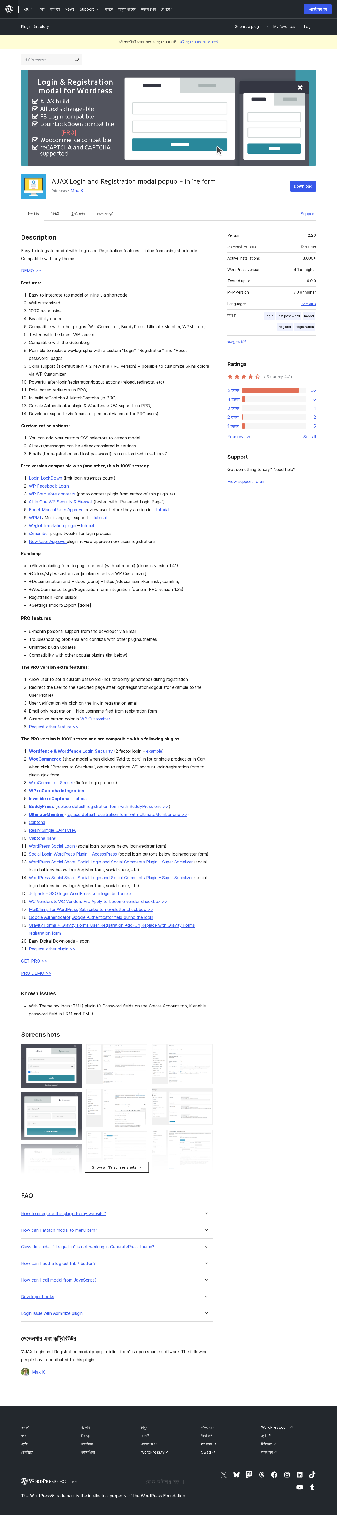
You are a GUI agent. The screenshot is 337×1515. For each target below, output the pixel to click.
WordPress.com (277, 1427)
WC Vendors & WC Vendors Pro (59, 901)
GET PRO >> (34, 961)
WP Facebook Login (49, 486)
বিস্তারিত (33, 213)
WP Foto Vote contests (52, 493)
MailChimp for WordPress (53, 909)
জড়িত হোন (207, 1427)
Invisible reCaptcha (49, 798)
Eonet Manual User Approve (56, 509)
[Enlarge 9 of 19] (140, 1095)
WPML (35, 517)
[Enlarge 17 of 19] (205, 1136)
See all (309, 436)
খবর (23, 1435)
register (285, 327)
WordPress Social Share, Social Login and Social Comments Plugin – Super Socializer (111, 861)
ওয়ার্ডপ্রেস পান (318, 9)
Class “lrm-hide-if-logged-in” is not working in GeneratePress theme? (87, 1246)
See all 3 (308, 304)
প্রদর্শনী (85, 1427)
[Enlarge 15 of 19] (205, 1051)
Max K (77, 190)
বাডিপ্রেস (269, 1452)
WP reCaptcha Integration (56, 790)
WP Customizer (95, 718)
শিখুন (144, 1427)
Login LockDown (45, 478)
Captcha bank (42, 838)
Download (303, 186)
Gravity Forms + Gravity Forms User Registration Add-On (84, 925)
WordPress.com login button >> (101, 893)
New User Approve (48, 541)
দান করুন (208, 1444)
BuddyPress (41, 806)
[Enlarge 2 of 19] (75, 1099)
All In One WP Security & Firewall (60, 501)
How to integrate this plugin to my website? (63, 1213)
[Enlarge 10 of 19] (140, 1138)
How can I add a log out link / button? (58, 1263)
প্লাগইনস (87, 1444)
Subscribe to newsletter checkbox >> (116, 909)
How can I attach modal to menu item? (59, 1230)
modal (309, 316)
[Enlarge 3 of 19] (75, 1151)
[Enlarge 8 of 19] (140, 1051)
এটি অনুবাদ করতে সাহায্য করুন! (199, 41)
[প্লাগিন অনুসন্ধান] (77, 59)
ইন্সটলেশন (78, 213)
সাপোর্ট (145, 1435)
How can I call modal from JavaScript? (58, 1280)
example (154, 751)
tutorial (162, 509)
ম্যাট (266, 1435)
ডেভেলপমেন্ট (105, 213)
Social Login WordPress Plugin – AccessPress (73, 854)
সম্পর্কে (25, 1427)
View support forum (246, 481)
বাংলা (74, 1482)
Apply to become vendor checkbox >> (130, 901)
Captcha (37, 822)
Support (308, 213)
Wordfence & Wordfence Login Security (71, 751)
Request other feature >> (53, 726)
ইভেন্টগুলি (206, 1435)
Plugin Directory (35, 26)
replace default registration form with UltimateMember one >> (127, 814)
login (269, 316)
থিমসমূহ (85, 1435)
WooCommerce (45, 759)
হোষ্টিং (24, 1444)
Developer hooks (37, 1296)
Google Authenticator (49, 917)
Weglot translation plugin (52, 525)
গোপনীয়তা (27, 1452)
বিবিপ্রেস (269, 1444)
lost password (288, 316)
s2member (39, 533)
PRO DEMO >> (36, 973)
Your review (238, 436)
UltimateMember (46, 814)
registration (305, 327)
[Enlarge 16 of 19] (205, 1095)
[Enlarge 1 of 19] (75, 1051)
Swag (208, 1452)
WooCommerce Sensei (51, 782)
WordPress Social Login (52, 846)
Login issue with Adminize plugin (52, 1313)
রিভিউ (55, 213)
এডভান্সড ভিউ (237, 341)
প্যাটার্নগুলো (88, 1452)
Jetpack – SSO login (48, 893)
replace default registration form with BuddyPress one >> (113, 806)
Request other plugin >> (52, 949)
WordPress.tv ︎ (155, 1452)
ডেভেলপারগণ (149, 1444)
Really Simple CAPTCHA (52, 830)
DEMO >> (31, 270)
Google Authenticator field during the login (112, 917)
